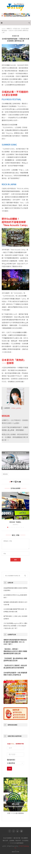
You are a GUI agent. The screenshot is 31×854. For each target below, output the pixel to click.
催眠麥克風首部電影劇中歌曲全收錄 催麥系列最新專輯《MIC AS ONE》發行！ (15, 642)
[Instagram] (13, 831)
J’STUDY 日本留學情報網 (15, 843)
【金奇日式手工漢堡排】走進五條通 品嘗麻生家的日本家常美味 (15, 666)
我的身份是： (11, 760)
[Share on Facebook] (13, 481)
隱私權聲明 (24, 838)
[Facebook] (9, 831)
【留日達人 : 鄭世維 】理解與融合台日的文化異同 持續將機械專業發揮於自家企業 (15, 651)
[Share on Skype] (18, 481)
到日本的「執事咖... (15, 522)
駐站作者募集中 (7, 838)
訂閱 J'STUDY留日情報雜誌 (15, 813)
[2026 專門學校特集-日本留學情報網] (15, 453)
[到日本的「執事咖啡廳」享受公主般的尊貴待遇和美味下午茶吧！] (15, 506)
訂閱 (9, 768)
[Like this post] (11, 481)
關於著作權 (17, 838)
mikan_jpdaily (16, 408)
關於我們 (5, 840)
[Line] (21, 831)
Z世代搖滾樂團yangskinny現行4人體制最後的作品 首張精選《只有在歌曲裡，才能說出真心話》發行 (15, 625)
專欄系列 (9, 28)
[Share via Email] (20, 481)
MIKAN (5, 474)
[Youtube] (17, 831)
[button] (3, 509)
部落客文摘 (16, 28)
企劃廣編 (11, 840)
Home (3, 28)
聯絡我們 (18, 840)
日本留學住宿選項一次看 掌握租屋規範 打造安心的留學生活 (15, 674)
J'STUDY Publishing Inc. (22, 847)
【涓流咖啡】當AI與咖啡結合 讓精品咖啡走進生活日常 (15, 659)
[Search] (29, 22)
